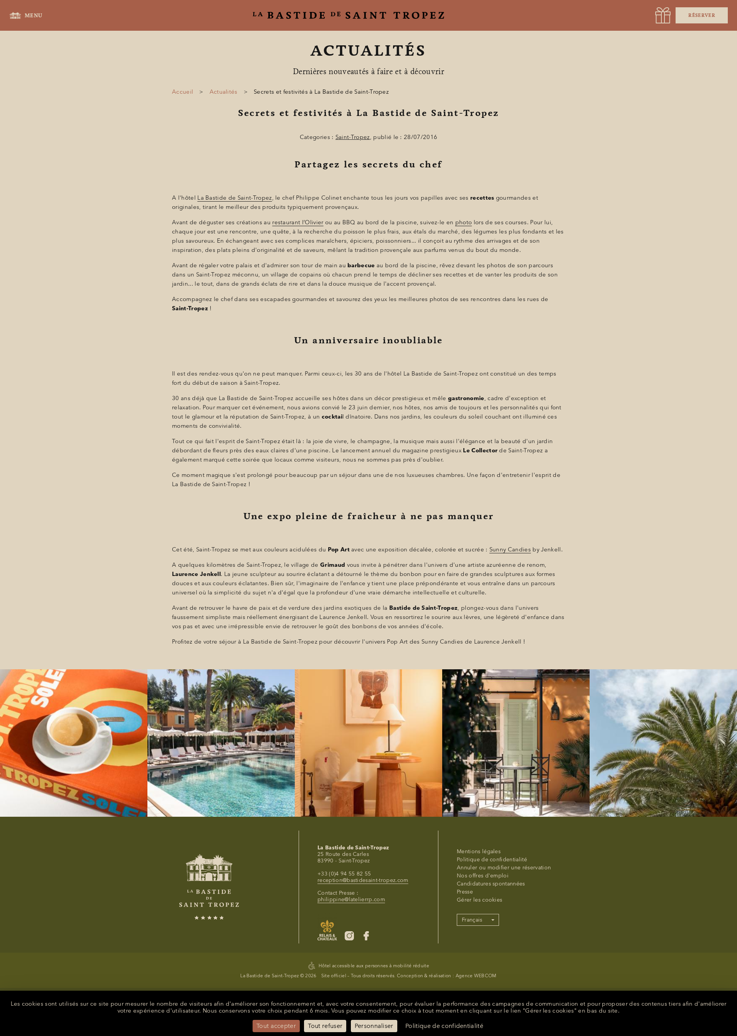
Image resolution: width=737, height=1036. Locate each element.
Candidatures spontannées (491, 883)
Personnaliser (374, 1025)
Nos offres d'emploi (483, 875)
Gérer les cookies (479, 900)
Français (472, 920)
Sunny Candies (510, 549)
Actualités (224, 91)
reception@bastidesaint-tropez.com (362, 880)
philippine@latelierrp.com (351, 899)
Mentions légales (479, 851)
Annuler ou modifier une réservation (504, 867)
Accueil (182, 91)
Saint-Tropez (352, 137)
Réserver (701, 15)
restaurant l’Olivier (297, 222)
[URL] (663, 15)
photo (463, 222)
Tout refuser (325, 1025)
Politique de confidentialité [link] (444, 1025)
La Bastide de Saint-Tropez (234, 197)
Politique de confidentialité (492, 859)
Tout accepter (276, 1025)
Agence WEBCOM (476, 975)
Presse (465, 892)
